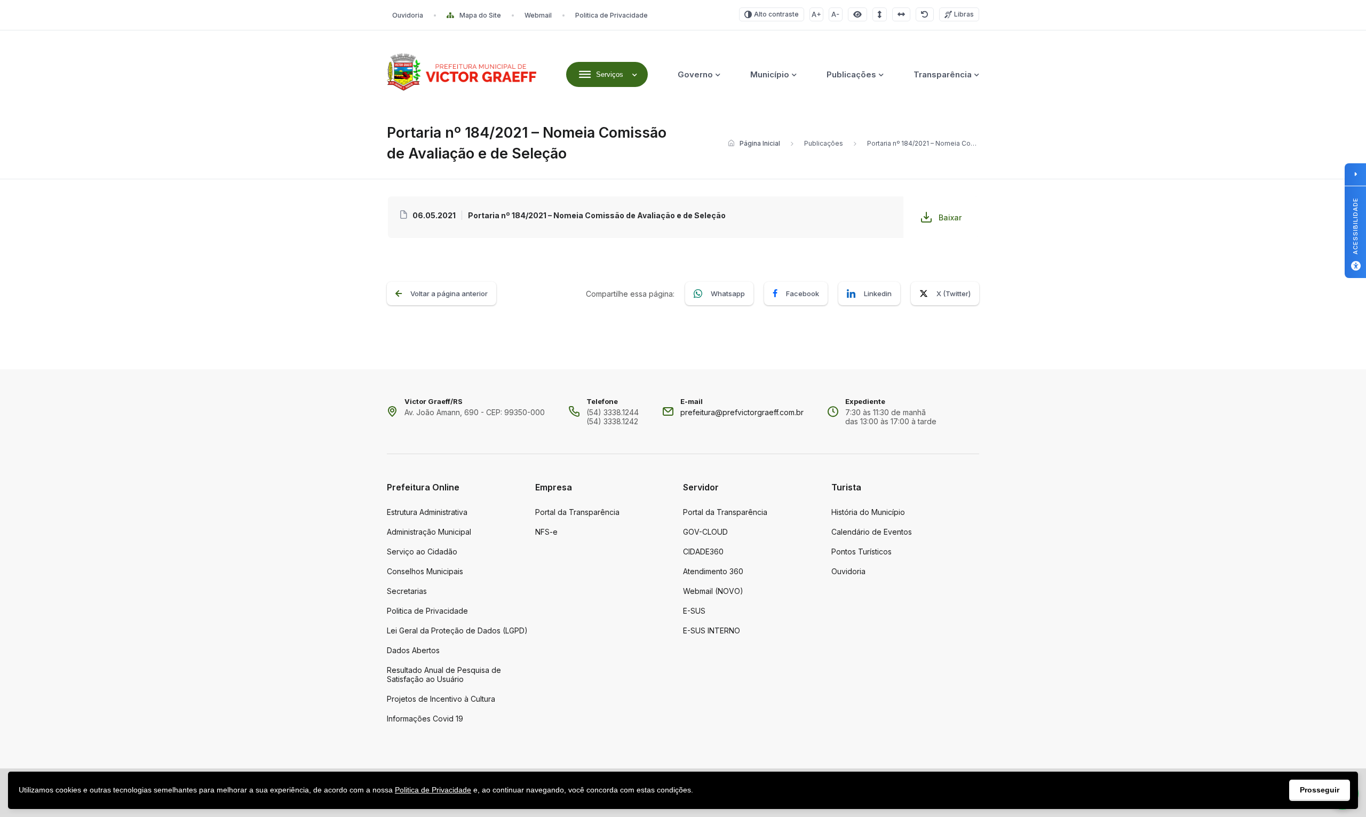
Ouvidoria (407, 15)
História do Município (868, 512)
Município (769, 74)
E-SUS (694, 610)
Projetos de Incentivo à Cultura (441, 698)
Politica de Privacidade (611, 15)
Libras (964, 14)
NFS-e (546, 531)
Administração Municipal (429, 531)
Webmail (538, 15)
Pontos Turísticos (861, 551)
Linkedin (878, 293)
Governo (695, 74)
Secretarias (407, 591)
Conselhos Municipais (425, 571)
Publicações (851, 74)
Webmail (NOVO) (713, 591)
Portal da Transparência (577, 512)
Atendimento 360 (713, 571)
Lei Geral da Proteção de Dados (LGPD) (457, 630)
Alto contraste (776, 14)
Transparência (943, 74)
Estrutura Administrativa (427, 512)
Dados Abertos (413, 650)
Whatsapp (728, 293)
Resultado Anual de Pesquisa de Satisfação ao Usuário (444, 674)
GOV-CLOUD (705, 531)
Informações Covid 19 (425, 718)
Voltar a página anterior (449, 293)
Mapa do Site (480, 15)
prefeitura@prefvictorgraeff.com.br (742, 412)
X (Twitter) (953, 293)
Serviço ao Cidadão (422, 551)
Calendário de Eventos (871, 531)
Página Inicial (760, 143)
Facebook (802, 293)
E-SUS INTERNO (711, 630)
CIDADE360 (703, 551)
